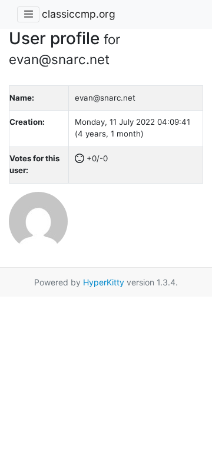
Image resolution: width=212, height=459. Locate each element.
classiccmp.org (78, 14)
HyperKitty (103, 282)
